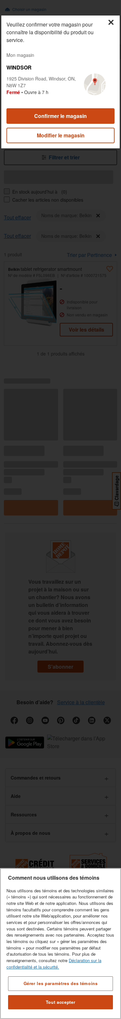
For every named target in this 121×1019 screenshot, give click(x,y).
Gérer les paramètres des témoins (61, 983)
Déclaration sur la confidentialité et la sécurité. (53, 963)
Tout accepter (61, 1002)
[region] (60, 943)
